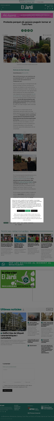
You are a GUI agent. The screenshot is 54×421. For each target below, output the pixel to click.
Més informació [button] (21, 210)
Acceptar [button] (28, 210)
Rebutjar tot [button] (34, 210)
